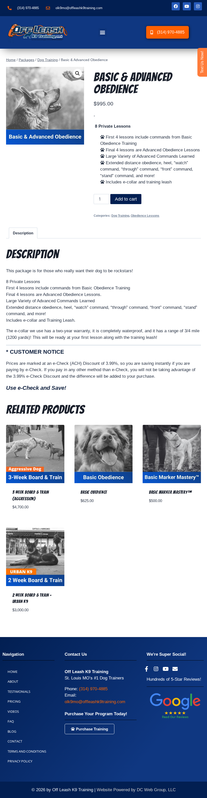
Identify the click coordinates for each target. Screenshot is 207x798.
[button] (102, 32)
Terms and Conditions (27, 751)
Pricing (14, 701)
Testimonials (19, 691)
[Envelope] (175, 669)
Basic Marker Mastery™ (170, 492)
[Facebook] (176, 6)
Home (12, 671)
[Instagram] (198, 6)
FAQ (11, 721)
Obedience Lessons (145, 215)
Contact (15, 741)
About (13, 681)
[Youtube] (187, 6)
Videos (13, 711)
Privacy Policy (20, 761)
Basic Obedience (94, 492)
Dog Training (120, 215)
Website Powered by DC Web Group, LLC (136, 789)
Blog (12, 731)
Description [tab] (23, 233)
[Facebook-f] (146, 669)
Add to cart (126, 199)
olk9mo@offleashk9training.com (95, 701)
